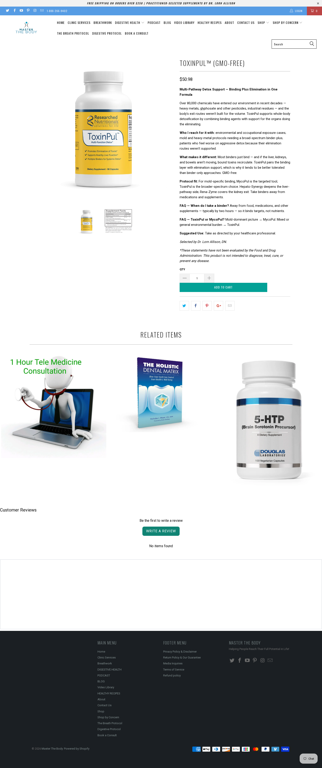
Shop (262, 22)
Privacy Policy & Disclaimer (180, 651)
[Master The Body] (25, 28)
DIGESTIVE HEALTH (128, 22)
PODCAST (154, 22)
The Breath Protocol (73, 33)
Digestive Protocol (107, 33)
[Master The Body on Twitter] (7, 10)
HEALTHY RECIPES (210, 22)
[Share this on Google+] (218, 306)
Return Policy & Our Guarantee (182, 657)
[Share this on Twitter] (184, 306)
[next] (167, 129)
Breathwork (103, 22)
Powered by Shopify (76, 748)
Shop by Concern (286, 22)
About (229, 22)
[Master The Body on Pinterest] (28, 10)
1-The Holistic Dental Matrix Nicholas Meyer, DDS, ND (161, 392)
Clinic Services (79, 22)
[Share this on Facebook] (195, 306)
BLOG (167, 22)
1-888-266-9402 (57, 11)
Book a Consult (137, 33)
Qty (182, 269)
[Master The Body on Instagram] (35, 10)
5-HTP (268, 420)
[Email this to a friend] (230, 306)
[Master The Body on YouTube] (21, 10)
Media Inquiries (172, 663)
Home (61, 22)
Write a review (161, 531)
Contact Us (246, 22)
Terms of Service (173, 669)
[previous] (39, 129)
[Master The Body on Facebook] (14, 10)
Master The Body (52, 748)
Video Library (184, 22)
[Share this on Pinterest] (207, 306)
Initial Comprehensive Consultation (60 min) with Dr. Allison (53, 405)
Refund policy (172, 675)
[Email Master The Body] (41, 10)
